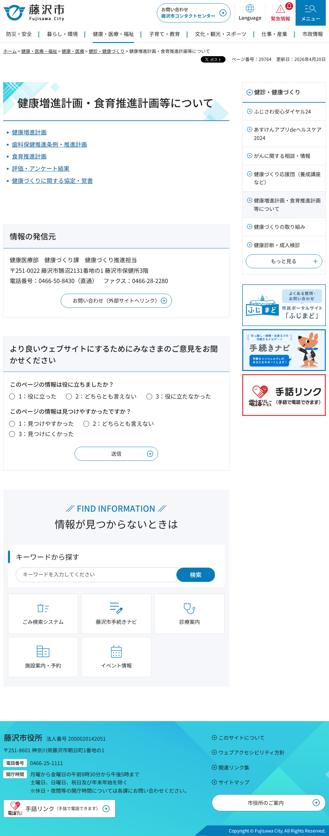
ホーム (10, 51)
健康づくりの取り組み (279, 226)
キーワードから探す (47, 556)
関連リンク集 (233, 767)
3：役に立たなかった (183, 396)
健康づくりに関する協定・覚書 (52, 180)
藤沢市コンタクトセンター (188, 12)
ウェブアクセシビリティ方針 (251, 752)
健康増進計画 (29, 132)
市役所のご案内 (266, 802)
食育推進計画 (29, 156)
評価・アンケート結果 (40, 168)
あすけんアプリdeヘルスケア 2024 (288, 133)
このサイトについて (241, 737)
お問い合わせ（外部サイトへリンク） (116, 300)
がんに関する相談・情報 (282, 155)
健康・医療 (73, 51)
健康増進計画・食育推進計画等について (287, 204)
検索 (195, 574)
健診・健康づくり (107, 51)
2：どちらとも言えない (106, 396)
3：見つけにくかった (46, 433)
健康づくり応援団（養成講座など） (287, 178)
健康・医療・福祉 (39, 51)
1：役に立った (38, 396)
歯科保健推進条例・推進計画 (49, 144)
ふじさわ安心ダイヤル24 (282, 111)
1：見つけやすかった (46, 423)
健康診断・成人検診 (277, 245)
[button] (250, 13)
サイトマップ (233, 782)
